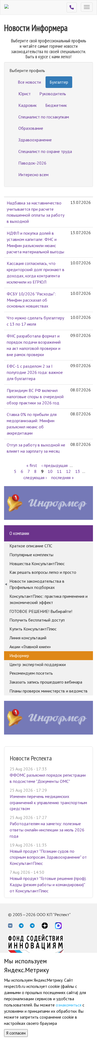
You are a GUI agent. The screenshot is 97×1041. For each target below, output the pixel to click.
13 (77, 471)
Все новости (29, 82)
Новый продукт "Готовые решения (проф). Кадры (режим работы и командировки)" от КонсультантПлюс (48, 884)
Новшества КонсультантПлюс (37, 563)
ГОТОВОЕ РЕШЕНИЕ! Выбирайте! (40, 611)
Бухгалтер (59, 82)
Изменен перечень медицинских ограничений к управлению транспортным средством (48, 802)
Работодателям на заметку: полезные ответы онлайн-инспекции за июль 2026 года (47, 830)
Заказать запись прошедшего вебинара (45, 682)
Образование (30, 128)
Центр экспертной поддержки (37, 664)
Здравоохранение (35, 139)
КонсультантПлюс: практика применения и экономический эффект (48, 599)
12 (68, 471)
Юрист (24, 93)
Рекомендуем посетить (31, 673)
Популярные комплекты (31, 554)
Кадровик (27, 105)
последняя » (62, 477)
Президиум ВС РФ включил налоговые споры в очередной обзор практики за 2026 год (35, 396)
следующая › (35, 477)
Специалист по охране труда (45, 151)
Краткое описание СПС (30, 545)
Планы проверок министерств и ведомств (48, 691)
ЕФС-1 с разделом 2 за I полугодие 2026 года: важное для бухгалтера (35, 372)
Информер (19, 655)
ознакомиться (68, 1005)
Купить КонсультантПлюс (33, 629)
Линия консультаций (27, 637)
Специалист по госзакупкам (43, 117)
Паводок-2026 (32, 163)
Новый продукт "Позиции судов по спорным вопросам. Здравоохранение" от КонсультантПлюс (48, 857)
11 (59, 471)
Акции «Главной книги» (30, 646)
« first (31, 465)
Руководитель (52, 93)
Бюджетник (56, 105)
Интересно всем (33, 174)
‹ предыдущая (54, 465)
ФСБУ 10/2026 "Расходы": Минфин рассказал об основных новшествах (31, 300)
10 (50, 471)
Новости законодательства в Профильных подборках (36, 584)
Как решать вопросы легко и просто (42, 572)
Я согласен (16, 1033)
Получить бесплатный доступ (37, 620)
